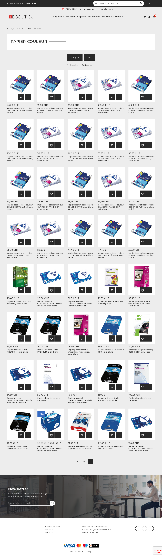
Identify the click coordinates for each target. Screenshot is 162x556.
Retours (49, 532)
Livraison (49, 529)
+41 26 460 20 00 (15, 3)
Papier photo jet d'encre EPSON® (48, 399)
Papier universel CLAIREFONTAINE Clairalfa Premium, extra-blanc (49, 303)
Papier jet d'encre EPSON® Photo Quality (110, 302)
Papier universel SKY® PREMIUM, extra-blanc (17, 351)
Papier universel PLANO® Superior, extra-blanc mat (80, 447)
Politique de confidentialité (94, 526)
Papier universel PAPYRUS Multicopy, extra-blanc (19, 302)
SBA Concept (86, 551)
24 (83, 461)
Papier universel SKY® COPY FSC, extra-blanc (111, 351)
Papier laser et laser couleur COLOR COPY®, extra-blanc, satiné (20, 110)
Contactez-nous (31, 3)
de (153, 3)
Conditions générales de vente (96, 529)
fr (149, 3)
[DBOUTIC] (21, 17)
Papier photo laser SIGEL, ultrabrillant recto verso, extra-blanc (140, 303)
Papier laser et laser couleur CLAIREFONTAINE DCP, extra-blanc (80, 110)
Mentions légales (90, 532)
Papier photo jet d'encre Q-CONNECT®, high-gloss (141, 351)
